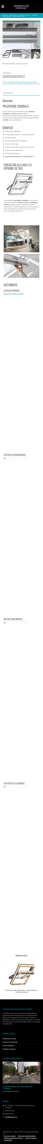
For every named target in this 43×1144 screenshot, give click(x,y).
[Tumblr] (18, 76)
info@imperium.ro (11, 1117)
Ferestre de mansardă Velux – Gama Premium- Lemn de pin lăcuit (21, 991)
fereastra (20, 83)
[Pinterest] (15, 76)
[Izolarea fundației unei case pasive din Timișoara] (24, 1072)
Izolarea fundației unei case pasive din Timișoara (17, 1087)
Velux (38, 83)
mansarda (27, 83)
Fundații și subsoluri (9, 1049)
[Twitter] (6, 76)
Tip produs (10, 83)
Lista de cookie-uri (31, 1138)
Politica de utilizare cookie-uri (13, 1138)
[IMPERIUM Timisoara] (21, 6)
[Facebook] (9, 76)
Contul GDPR (8, 1140)
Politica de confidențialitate (27, 1136)
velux (31, 83)
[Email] (4, 76)
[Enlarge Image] (18, 1072)
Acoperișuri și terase (14, 82)
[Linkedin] (21, 76)
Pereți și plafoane (8, 1045)
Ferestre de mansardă (26, 82)
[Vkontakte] (23, 76)
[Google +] (12, 76)
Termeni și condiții (10, 1136)
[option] (21, 35)
